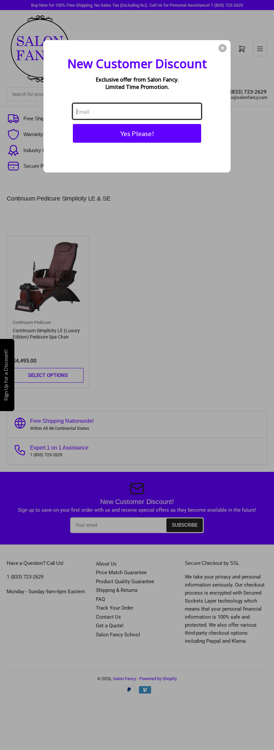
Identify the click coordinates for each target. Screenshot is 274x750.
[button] (223, 48)
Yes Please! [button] (137, 133)
